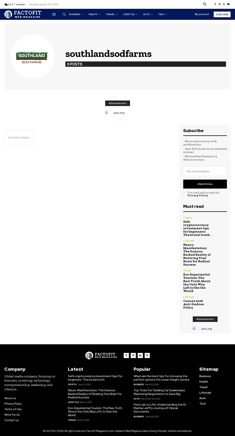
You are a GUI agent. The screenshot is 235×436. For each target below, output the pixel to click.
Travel (187, 270)
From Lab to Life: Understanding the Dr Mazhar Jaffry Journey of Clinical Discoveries (160, 408)
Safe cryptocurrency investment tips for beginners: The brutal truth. (196, 228)
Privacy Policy (198, 195)
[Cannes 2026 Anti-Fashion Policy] (220, 302)
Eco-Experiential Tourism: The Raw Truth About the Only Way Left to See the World (196, 282)
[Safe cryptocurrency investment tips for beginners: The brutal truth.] (220, 222)
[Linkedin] (140, 355)
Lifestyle (188, 241)
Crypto (187, 217)
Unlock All (205, 184)
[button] (204, 4)
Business (139, 384)
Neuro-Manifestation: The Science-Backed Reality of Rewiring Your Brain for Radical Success (197, 255)
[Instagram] (219, 4)
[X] (224, 4)
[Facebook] (215, 4)
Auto (137, 398)
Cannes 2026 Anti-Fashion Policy (193, 304)
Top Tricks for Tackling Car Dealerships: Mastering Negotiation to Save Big (159, 392)
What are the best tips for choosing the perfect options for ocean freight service (161, 378)
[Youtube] (228, 4)
